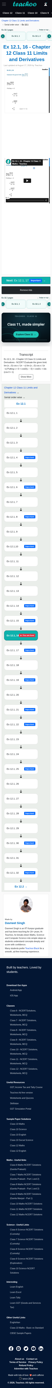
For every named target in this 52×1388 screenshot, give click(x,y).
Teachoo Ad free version (21, 1092)
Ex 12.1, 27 (13, 798)
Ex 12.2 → (21, 886)
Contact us (31, 1359)
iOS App (14, 995)
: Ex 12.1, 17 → (25, 280)
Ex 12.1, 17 (20, 650)
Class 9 (44, 13)
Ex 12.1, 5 (12, 472)
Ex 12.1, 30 (20, 843)
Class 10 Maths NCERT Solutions (26, 1204)
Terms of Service (17, 1362)
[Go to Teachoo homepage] (25, 4)
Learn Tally (15, 1297)
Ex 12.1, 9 (12, 531)
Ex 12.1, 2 (12, 427)
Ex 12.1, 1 (12, 413)
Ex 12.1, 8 (20, 516)
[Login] (45, 4)
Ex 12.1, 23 (13, 739)
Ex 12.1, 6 (20, 487)
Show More (26, 377)
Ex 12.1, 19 (20, 680)
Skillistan (14, 1103)
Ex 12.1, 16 (20, 635)
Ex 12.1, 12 (13, 576)
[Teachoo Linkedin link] (41, 1348)
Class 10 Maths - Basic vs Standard (27, 1328)
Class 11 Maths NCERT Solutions (26, 1209)
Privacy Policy (35, 1362)
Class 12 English (18, 1151)
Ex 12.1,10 (20, 546)
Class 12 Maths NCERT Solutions (26, 1214)
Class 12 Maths (17, 1145)
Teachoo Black (32, 948)
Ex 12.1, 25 (20, 769)
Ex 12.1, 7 (12, 502)
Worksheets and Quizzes (22, 1098)
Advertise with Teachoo (26, 1369)
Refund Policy (26, 1365)
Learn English (16, 1287)
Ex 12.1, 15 (20, 620)
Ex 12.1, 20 (13, 694)
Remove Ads (26, 290)
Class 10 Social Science (21, 1140)
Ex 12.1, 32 (20, 872)
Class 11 (20, 13)
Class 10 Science (18, 1129)
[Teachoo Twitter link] (26, 1348)
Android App (16, 990)
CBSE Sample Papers (20, 1333)
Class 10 (32, 13)
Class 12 (7, 13)
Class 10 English (18, 1135)
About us (19, 1359)
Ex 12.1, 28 (20, 813)
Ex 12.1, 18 (13, 665)
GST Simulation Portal (20, 1109)
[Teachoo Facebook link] (11, 1348)
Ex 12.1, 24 (13, 754)
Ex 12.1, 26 (13, 783)
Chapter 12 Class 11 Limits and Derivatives (20, 20)
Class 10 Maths (17, 1124)
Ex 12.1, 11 (13, 561)
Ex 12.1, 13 (13, 591)
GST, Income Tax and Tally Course (26, 1087)
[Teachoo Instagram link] (18, 1348)
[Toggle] (5, 4)
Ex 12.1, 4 (20, 457)
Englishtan (15, 1322)
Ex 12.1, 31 (13, 858)
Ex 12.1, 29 (13, 828)
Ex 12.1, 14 (20, 605)
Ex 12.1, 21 (20, 709)
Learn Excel (15, 1292)
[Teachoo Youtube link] (33, 1348)
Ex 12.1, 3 (12, 442)
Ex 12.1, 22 (20, 724)
